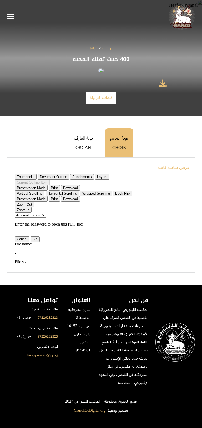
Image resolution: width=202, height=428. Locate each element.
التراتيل (93, 48)
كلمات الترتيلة (101, 97)
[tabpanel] (101, 215)
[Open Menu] (10, 17)
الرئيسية (107, 48)
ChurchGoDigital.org (89, 410)
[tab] (119, 142)
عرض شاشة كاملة (173, 167)
